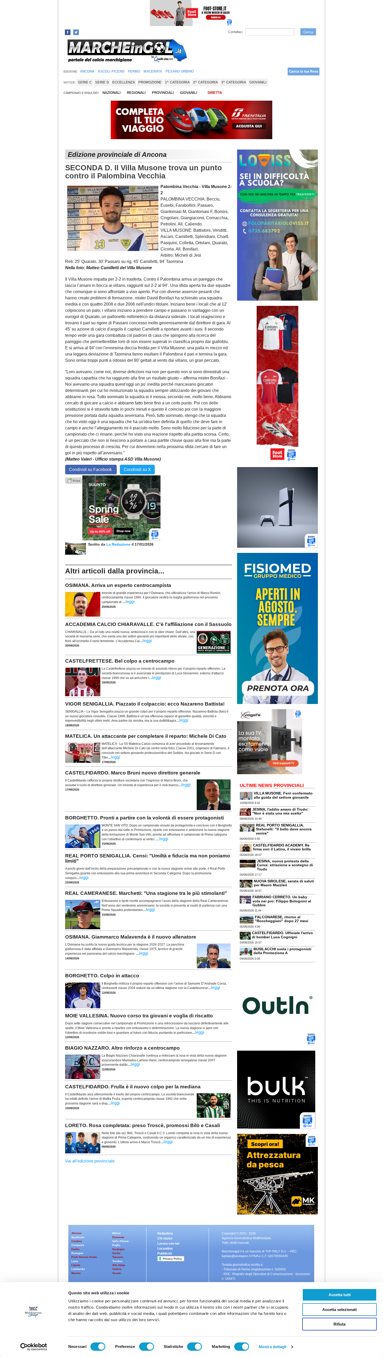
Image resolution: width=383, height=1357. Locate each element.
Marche (76, 1273)
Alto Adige (118, 1265)
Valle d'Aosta (120, 1241)
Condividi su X (137, 469)
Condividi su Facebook (91, 469)
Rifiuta (339, 1324)
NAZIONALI (111, 93)
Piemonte (118, 1237)
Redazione (165, 1233)
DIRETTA (215, 93)
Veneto (116, 1273)
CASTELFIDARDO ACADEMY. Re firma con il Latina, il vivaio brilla (282, 847)
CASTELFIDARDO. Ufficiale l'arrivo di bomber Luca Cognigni (282, 935)
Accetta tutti (340, 1295)
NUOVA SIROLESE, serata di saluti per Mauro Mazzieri (284, 883)
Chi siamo (164, 1238)
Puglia (116, 1245)
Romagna (77, 1253)
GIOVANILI (188, 93)
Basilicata (77, 1237)
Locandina (165, 1248)
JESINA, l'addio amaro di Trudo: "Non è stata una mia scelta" (280, 811)
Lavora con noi (168, 1243)
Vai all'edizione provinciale (90, 1161)
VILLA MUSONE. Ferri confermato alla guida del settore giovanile (283, 795)
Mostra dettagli (273, 1347)
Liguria (75, 1265)
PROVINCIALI (163, 93)
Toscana (117, 1257)
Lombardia (78, 1269)
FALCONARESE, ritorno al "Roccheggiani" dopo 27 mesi (281, 919)
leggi (130, 601)
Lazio (74, 1261)
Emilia (75, 1249)
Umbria (116, 1269)
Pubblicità (164, 1253)
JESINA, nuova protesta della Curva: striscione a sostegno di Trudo (285, 865)
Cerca (308, 32)
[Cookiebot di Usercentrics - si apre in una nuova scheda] (34, 1347)
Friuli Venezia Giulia (84, 1257)
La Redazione (119, 544)
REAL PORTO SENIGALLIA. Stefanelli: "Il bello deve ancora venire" (284, 829)
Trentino (117, 1261)
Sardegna (118, 1249)
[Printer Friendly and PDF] (73, 480)
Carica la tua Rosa (303, 71)
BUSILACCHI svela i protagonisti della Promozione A (282, 951)
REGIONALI (136, 93)
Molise (116, 1233)
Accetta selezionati (339, 1309)
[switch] (146, 1346)
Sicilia (116, 1253)
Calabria (76, 1241)
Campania (77, 1245)
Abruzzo (76, 1233)
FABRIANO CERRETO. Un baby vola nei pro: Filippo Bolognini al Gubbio (281, 901)
